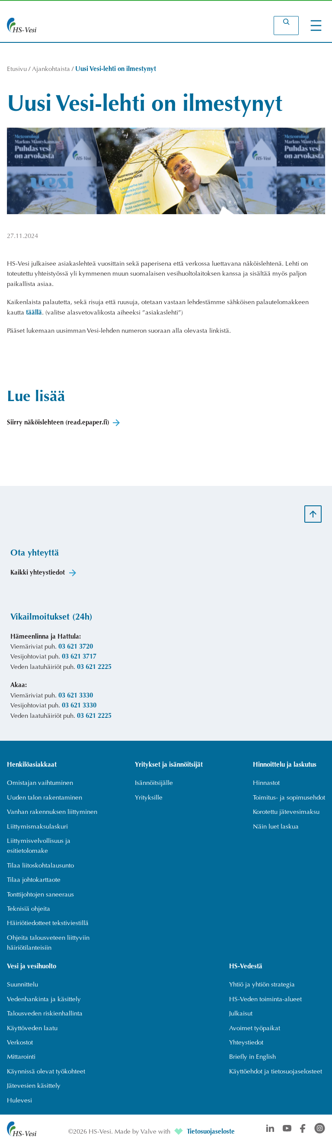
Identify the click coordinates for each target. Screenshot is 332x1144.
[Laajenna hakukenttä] (286, 25)
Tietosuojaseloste (211, 1132)
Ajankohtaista (51, 69)
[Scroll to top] (313, 514)
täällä (34, 313)
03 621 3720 (75, 647)
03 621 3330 (75, 696)
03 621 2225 (94, 667)
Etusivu (17, 69)
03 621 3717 (79, 657)
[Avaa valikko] (316, 25)
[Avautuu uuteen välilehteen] (179, 1132)
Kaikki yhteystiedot (37, 573)
